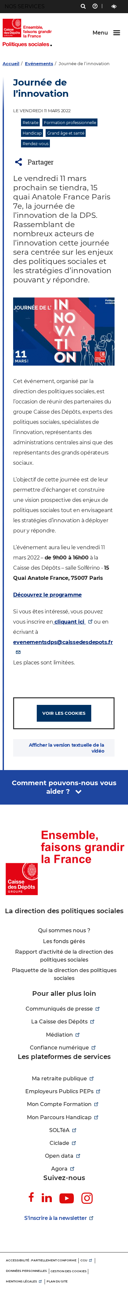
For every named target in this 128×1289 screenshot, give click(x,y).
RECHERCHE (83, 7)
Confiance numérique (59, 1047)
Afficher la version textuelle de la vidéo (66, 748)
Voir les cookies (63, 713)
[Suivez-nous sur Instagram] (87, 1198)
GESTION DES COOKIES (69, 1271)
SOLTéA (59, 1130)
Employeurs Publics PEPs (59, 1091)
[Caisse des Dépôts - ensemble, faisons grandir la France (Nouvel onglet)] (64, 863)
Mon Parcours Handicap (59, 1117)
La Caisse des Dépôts (59, 1021)
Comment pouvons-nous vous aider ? (64, 787)
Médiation (59, 1035)
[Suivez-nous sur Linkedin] (47, 1197)
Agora (59, 1169)
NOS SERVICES (25, 6)
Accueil (11, 63)
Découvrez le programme (47, 595)
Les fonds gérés (64, 941)
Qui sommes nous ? (64, 930)
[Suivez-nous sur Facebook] (31, 1197)
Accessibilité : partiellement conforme (41, 1260)
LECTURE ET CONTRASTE (114, 6)
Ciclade (59, 1143)
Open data (59, 1156)
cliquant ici (69, 622)
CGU (83, 1260)
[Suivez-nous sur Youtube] (66, 1199)
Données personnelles (26, 1271)
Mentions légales (21, 1281)
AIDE (95, 7)
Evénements (39, 63)
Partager (40, 162)
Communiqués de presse (59, 1009)
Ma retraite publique (59, 1078)
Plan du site (57, 1281)
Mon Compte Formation (59, 1104)
